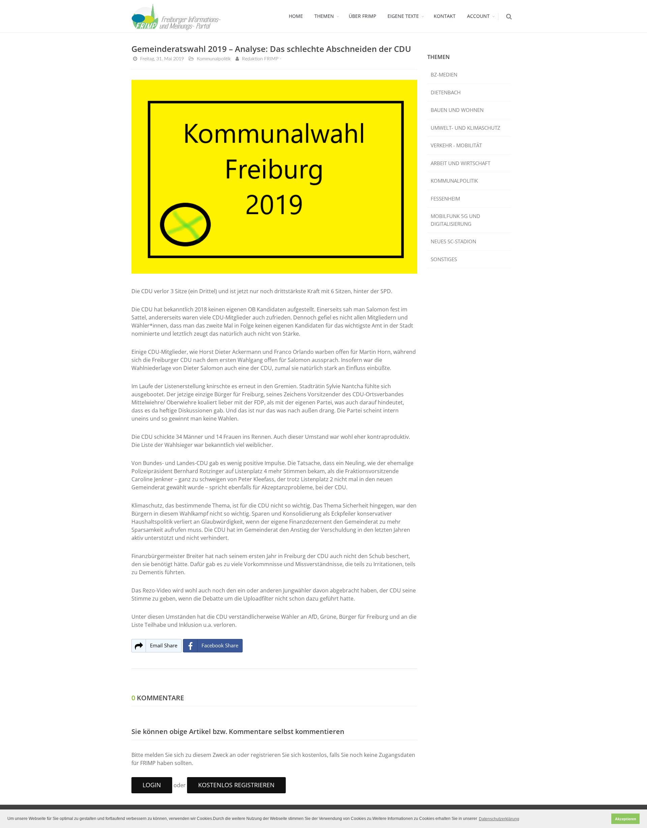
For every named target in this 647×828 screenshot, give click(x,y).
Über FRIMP (362, 16)
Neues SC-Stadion (453, 241)
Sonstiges (444, 259)
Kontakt (445, 16)
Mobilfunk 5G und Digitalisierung (455, 220)
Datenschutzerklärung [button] (499, 819)
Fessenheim (445, 198)
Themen (324, 16)
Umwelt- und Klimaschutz (465, 127)
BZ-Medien (444, 74)
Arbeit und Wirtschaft (460, 163)
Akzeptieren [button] (625, 819)
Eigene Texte (403, 16)
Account (478, 16)
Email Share (163, 645)
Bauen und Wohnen (457, 109)
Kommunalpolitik (454, 180)
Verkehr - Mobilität (456, 145)
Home (296, 16)
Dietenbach (446, 92)
